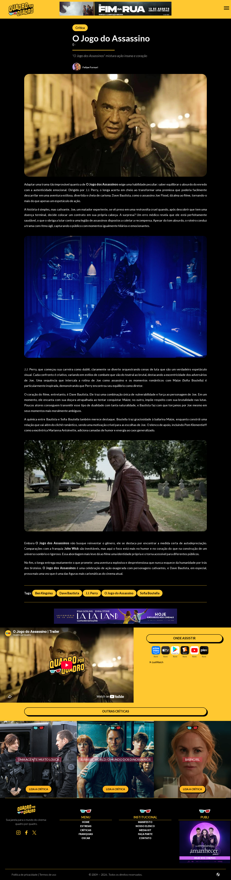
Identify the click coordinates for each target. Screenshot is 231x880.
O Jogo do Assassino (119, 593)
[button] (226, 7)
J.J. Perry (92, 593)
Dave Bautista (69, 593)
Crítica (80, 28)
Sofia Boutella (149, 593)
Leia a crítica (38, 789)
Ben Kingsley (44, 593)
